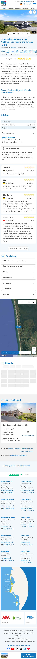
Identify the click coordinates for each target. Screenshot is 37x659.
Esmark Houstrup (26, 499)
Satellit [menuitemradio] (31, 302)
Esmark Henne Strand (8, 517)
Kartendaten (22, 356)
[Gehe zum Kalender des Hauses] (28, 34)
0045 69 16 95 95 (25, 1)
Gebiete (10, 448)
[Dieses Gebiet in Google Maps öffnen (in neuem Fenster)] (3, 355)
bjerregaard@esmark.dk (13, 440)
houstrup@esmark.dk (26, 508)
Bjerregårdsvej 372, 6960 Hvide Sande (27, 449)
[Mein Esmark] (30, 4)
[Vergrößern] (34, 349)
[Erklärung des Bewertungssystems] (18, 45)
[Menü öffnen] (34, 4)
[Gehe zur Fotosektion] (9, 34)
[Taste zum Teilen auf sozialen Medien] (30, 12)
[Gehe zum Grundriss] (14, 34)
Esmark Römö (5, 551)
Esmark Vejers (25, 517)
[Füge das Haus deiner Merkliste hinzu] (34, 12)
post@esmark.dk (25, 560)
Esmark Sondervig (6, 481)
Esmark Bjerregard (8, 137)
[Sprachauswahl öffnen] (21, 4)
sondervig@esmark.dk (7, 490)
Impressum (7, 641)
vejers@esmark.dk (26, 524)
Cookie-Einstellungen (28, 641)
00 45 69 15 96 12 (12, 438)
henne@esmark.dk (6, 526)
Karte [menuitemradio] (22, 302)
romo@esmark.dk (6, 558)
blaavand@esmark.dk (7, 542)
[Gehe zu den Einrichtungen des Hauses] (23, 34)
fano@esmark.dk (25, 542)
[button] (18, 327)
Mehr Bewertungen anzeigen (18, 248)
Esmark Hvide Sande (7, 499)
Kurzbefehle (16, 356)
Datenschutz (16, 641)
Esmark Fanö (25, 535)
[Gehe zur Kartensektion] (18, 34)
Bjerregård (13, 47)
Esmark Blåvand (6, 535)
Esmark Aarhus (25, 551)
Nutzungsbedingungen (31, 356)
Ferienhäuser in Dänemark (18, 455)
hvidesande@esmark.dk (7, 506)
